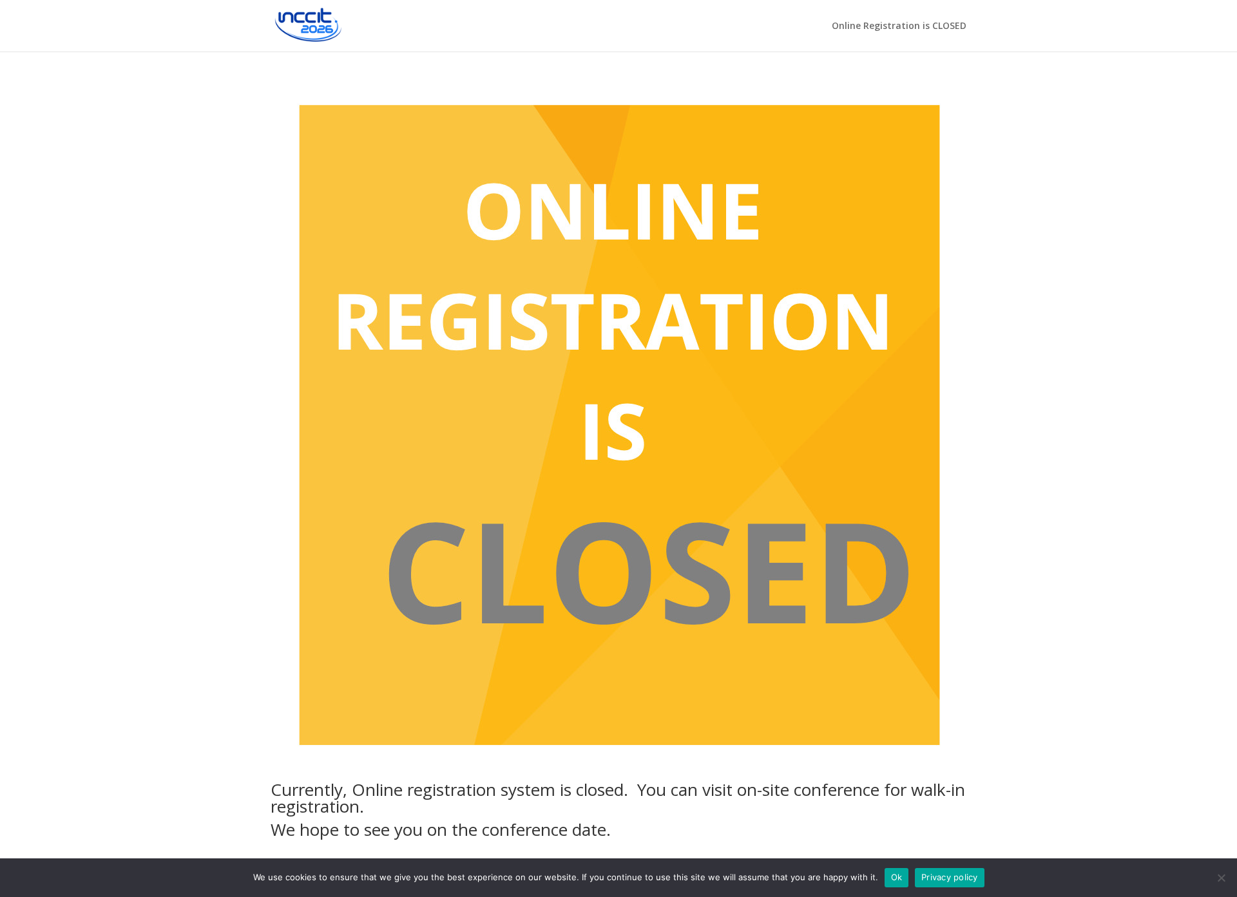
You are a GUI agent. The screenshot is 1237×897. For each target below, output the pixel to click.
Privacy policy (949, 877)
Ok (897, 877)
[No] (1220, 877)
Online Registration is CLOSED (899, 26)
